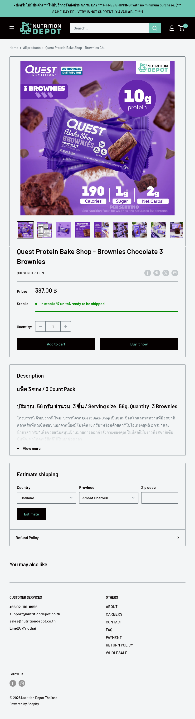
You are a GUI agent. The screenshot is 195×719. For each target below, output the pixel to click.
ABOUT (111, 606)
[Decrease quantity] (40, 326)
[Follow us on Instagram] (22, 683)
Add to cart (56, 344)
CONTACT (114, 622)
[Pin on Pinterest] (156, 272)
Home (14, 48)
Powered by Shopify (24, 704)
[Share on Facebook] (147, 272)
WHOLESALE (116, 652)
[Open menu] (12, 28)
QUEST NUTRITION (30, 273)
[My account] (172, 28)
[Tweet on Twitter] (165, 272)
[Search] (155, 28)
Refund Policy (27, 537)
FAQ (109, 629)
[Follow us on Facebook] (13, 683)
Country (23, 487)
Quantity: (24, 326)
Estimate (31, 514)
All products (32, 48)
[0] (182, 28)
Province (86, 487)
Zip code (148, 487)
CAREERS (114, 614)
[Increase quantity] (66, 326)
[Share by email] (174, 272)
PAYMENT (114, 637)
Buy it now (139, 344)
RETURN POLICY (119, 645)
